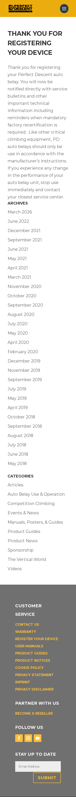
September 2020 (25, 305)
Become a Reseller (34, 713)
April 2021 (18, 267)
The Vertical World (27, 559)
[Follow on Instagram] (28, 738)
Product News (23, 540)
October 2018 (21, 416)
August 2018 (20, 435)
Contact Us (27, 625)
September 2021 (25, 239)
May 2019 (17, 398)
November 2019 (24, 370)
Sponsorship (21, 550)
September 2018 (25, 426)
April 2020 (18, 342)
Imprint (22, 682)
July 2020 (17, 323)
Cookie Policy (29, 668)
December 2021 (24, 230)
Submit (47, 777)
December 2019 (24, 361)
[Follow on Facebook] (19, 738)
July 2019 (17, 389)
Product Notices (32, 661)
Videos (15, 568)
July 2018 (17, 444)
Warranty (25, 632)
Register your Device (36, 639)
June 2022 (18, 221)
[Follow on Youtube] (37, 738)
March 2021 (19, 277)
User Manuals (29, 646)
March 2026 (20, 211)
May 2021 (17, 258)
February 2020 (23, 351)
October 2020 (22, 295)
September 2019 (25, 379)
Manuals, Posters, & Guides (35, 522)
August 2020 (21, 314)
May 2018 (17, 463)
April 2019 (18, 407)
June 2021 (18, 249)
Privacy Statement (34, 675)
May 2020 (18, 333)
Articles (15, 484)
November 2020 (24, 286)
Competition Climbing (31, 503)
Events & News (23, 512)
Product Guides (24, 531)
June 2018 (18, 454)
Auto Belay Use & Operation (36, 494)
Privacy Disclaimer (34, 689)
